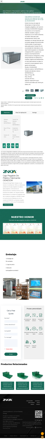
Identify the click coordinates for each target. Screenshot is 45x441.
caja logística (29, 11)
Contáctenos (30, 95)
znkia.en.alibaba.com (24, 435)
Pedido (29, 98)
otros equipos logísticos (18, 11)
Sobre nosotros (8, 204)
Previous (23, 91)
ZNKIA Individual (31, 402)
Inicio (4, 11)
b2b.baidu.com (34, 435)
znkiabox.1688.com (13, 435)
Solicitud (32, 404)
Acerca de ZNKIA (29, 400)
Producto (9, 11)
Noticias (38, 402)
